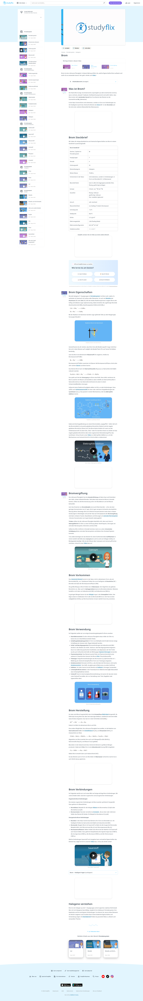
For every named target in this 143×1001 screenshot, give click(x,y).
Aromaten (96, 812)
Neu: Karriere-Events (115, 3)
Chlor (98, 656)
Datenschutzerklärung (113, 286)
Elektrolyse (105, 714)
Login (128, 3)
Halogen (91, 594)
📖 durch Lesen (82, 280)
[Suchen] (104, 3)
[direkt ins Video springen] (93, 331)
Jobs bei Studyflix (46, 976)
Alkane (95, 807)
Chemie (63, 52)
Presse (97, 976)
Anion (98, 105)
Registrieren (137, 3)
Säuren (78, 365)
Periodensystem (70, 52)
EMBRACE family (74, 995)
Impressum (55, 991)
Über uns (34, 976)
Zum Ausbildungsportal (73, 970)
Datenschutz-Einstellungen (83, 991)
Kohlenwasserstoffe (82, 389)
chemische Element (77, 579)
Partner (73, 976)
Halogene (78, 52)
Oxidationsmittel (76, 665)
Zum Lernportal (57, 970)
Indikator (100, 667)
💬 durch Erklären (104, 280)
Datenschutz (70, 991)
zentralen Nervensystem (110, 516)
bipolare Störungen (105, 652)
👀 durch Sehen (82, 274)
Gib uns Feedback (97, 991)
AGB (63, 991)
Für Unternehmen (60, 976)
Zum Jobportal (88, 970)
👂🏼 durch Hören (104, 274)
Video (94, 75)
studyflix (9, 3)
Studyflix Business (85, 976)
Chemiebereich (86, 917)
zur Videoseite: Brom (94, 931)
